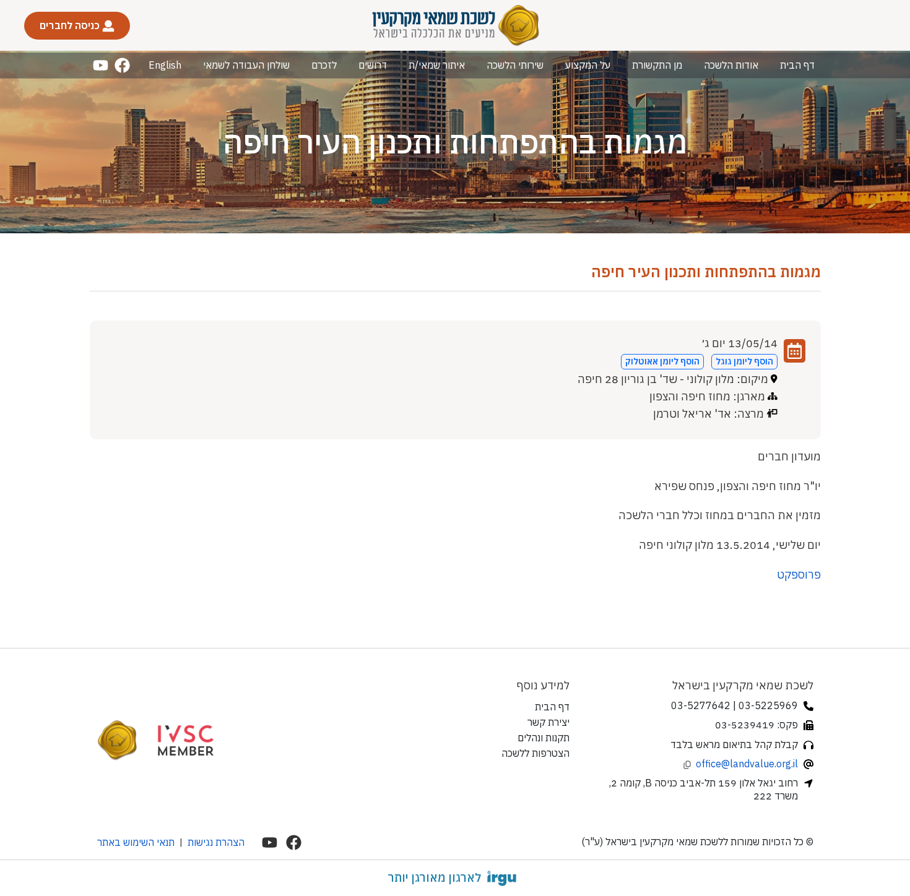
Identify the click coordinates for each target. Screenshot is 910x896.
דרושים (372, 65)
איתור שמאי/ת (437, 65)
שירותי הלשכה (515, 65)
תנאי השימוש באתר (136, 842)
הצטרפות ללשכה (535, 753)
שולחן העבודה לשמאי (246, 65)
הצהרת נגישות (216, 842)
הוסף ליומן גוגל (744, 361)
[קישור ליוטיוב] (100, 65)
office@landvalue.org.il (747, 763)
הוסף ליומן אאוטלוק (662, 361)
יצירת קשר (548, 722)
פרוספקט (799, 574)
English (165, 65)
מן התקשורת (657, 65)
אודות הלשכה (731, 65)
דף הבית (797, 65)
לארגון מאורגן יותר (434, 877)
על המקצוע (587, 65)
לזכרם (324, 65)
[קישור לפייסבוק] (122, 65)
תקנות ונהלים (544, 737)
